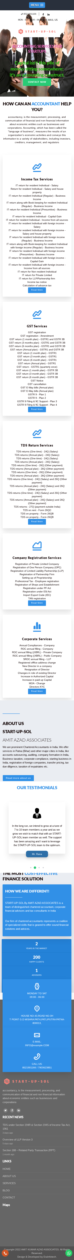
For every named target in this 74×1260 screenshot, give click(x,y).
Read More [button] (37, 290)
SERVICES (9, 1183)
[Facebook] (12, 1110)
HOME (6, 1168)
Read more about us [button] (18, 778)
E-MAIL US (52, 20)
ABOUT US (9, 1176)
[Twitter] (5, 1110)
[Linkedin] (19, 1110)
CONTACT (9, 1197)
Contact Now (37, 82)
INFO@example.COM (37, 1045)
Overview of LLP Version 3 (18, 1139)
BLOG (6, 1190)
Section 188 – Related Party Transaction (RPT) (29, 1150)
